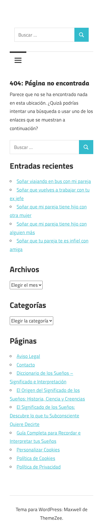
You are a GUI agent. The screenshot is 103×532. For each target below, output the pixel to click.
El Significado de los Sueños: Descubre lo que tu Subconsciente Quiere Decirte (44, 415)
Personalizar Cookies (38, 449)
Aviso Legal (28, 356)
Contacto (26, 364)
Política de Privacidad (39, 467)
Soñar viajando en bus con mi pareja (54, 181)
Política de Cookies (36, 458)
